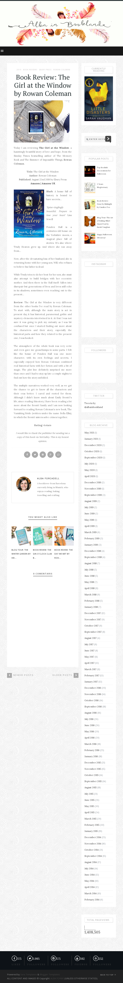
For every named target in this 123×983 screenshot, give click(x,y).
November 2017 (92, 619)
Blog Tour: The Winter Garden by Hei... (21, 554)
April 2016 (89, 737)
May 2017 (89, 656)
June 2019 (89, 513)
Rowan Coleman (61, 70)
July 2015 (88, 793)
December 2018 (92, 551)
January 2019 (91, 544)
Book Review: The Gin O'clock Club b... (42, 554)
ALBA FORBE (57, 978)
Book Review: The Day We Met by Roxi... (63, 554)
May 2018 (89, 582)
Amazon (35, 183)
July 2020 (89, 463)
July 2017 (88, 644)
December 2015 (92, 762)
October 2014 (91, 849)
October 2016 (91, 700)
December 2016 (92, 687)
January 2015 (91, 831)
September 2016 (93, 706)
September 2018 (93, 557)
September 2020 (93, 457)
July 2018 (88, 569)
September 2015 (93, 781)
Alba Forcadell (48, 478)
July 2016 (89, 719)
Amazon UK (48, 183)
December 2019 (92, 482)
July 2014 (89, 868)
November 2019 (92, 488)
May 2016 (89, 731)
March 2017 (90, 669)
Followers (60, 964)
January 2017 (91, 681)
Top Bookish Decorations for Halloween (104, 170)
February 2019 (91, 538)
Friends (81, 964)
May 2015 (89, 806)
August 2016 (90, 712)
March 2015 (90, 818)
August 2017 (90, 638)
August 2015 (90, 787)
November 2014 (92, 843)
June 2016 (89, 725)
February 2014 (91, 899)
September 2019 (93, 495)
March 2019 (90, 532)
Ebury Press (45, 70)
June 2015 (89, 800)
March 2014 (90, 893)
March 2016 (90, 744)
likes (16, 964)
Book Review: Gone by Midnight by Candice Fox (104, 204)
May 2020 (89, 470)
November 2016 (92, 694)
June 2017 (89, 650)
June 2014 (89, 874)
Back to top (107, 975)
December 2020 (93, 445)
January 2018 (91, 607)
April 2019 (89, 526)
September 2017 (93, 631)
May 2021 (89, 432)
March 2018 (90, 594)
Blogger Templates (49, 974)
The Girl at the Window (54, 147)
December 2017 (92, 613)
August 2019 (90, 501)
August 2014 (90, 862)
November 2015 (92, 768)
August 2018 (90, 563)
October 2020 (91, 451)
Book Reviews (30, 70)
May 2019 (89, 519)
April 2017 (89, 663)
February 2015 (91, 824)
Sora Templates (28, 974)
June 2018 (89, 575)
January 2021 (91, 438)
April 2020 (89, 476)
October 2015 (91, 775)
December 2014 (92, 837)
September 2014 (93, 856)
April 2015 (89, 812)
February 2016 (91, 750)
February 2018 (91, 600)
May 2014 (89, 880)
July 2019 (89, 507)
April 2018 (89, 588)
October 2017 (91, 625)
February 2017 (91, 675)
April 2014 (89, 887)
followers (36, 964)
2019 (18, 70)
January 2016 (91, 756)
